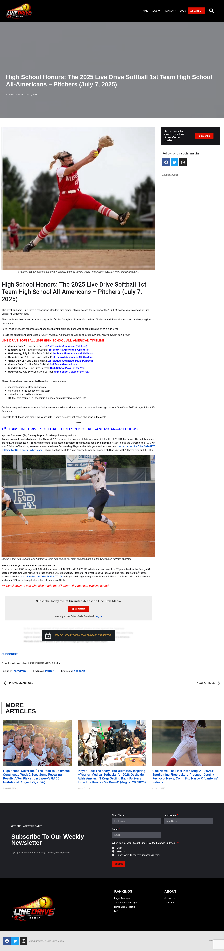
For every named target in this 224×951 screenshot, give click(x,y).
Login (183, 11)
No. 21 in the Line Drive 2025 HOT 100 (41, 576)
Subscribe (195, 11)
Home (145, 11)
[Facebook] (166, 162)
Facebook (78, 671)
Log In (98, 616)
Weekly (121, 851)
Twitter (49, 671)
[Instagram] (183, 162)
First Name (118, 815)
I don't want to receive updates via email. (139, 855)
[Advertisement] (190, 200)
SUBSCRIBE (10, 654)
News (154, 11)
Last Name (170, 815)
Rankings (169, 11)
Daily (119, 847)
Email (115, 829)
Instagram (19, 671)
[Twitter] (174, 162)
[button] (156, 10)
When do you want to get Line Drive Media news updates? (144, 843)
